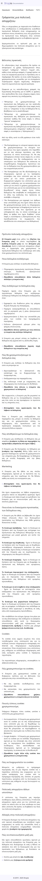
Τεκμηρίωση (6, 10)
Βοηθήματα (30, 10)
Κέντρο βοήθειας (17, 10)
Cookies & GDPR (8, 38)
